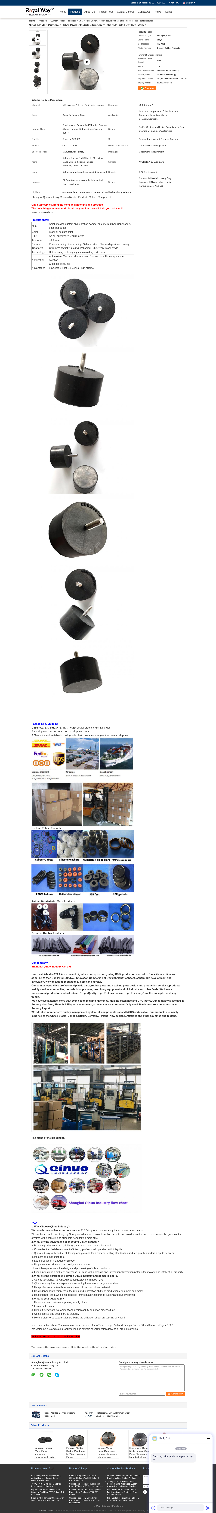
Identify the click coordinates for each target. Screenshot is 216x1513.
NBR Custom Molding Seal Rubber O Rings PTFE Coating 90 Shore (123, 1499)
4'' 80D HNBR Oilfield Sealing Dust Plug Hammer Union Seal (46, 1485)
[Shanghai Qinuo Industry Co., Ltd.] (39, 12)
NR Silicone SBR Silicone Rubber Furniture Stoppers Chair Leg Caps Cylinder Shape (122, 1492)
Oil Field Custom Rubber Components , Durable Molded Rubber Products (124, 1477)
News (157, 11)
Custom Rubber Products (63, 20)
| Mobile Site (117, 1506)
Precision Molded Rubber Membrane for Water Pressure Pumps (75, 1452)
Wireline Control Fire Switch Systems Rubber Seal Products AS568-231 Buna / (85, 1492)
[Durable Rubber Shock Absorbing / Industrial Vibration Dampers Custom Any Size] (87, 62)
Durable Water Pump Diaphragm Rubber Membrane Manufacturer (107, 1452)
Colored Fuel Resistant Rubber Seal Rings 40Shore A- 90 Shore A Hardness (86, 1485)
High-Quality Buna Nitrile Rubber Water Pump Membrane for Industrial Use (139, 1452)
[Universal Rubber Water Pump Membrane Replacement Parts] (45, 1438)
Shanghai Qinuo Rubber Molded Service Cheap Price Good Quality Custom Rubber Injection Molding (122, 1483)
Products (75, 11)
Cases (168, 11)
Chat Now (174, 2)
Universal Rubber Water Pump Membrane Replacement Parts (44, 1452)
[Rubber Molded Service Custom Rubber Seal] (36, 1414)
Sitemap (106, 1506)
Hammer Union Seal (42, 1468)
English (189, 2)
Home (62, 11)
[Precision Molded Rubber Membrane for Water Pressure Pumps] (76, 1438)
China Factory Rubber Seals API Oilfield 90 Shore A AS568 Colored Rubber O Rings (84, 1478)
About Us (89, 11)
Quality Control (125, 11)
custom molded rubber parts (74, 1347)
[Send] (208, 1507)
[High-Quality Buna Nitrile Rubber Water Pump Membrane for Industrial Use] (140, 1438)
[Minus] (208, 1438)
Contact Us (144, 11)
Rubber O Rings (78, 1468)
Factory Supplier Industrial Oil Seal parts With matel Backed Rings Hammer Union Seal (46, 1478)
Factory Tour (106, 11)
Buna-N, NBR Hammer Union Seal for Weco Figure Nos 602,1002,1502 (47, 1499)
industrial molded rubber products (101, 1347)
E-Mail (97, 1506)
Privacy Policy (46, 1510)
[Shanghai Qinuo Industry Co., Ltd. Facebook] (145, 1492)
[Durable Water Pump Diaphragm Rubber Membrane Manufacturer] (108, 1438)
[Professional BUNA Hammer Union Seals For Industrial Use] (89, 1414)
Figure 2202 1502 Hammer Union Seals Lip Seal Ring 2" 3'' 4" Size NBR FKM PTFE (47, 1492)
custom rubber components (48, 1347)
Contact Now (177, 1394)
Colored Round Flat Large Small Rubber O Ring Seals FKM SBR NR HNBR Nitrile (84, 1500)
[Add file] (153, 1507)
